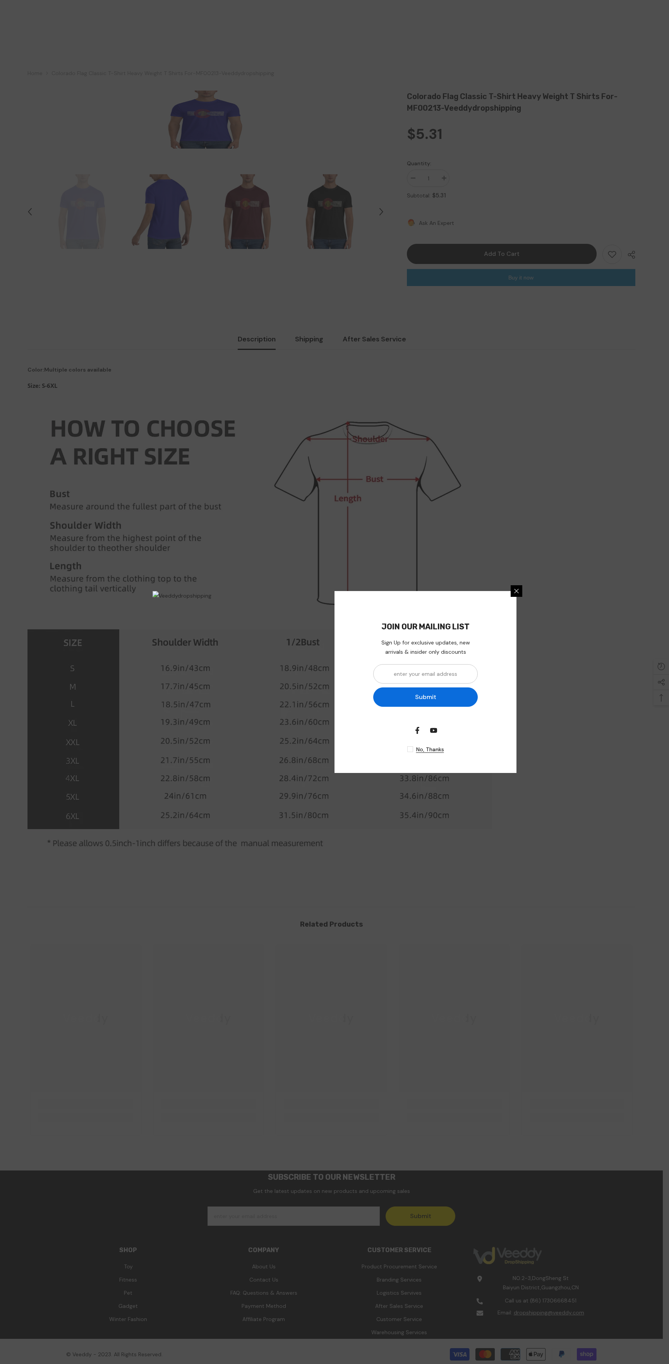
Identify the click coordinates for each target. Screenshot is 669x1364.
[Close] (516, 591)
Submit (425, 697)
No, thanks (430, 749)
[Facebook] (417, 730)
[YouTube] (433, 730)
